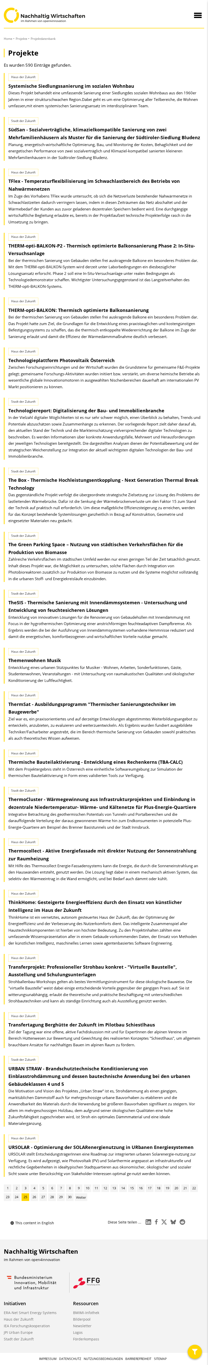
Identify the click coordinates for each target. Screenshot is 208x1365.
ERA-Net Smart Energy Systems (30, 1312)
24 (16, 1197)
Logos (78, 1332)
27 (43, 1197)
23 (7, 1197)
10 (87, 1188)
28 (52, 1197)
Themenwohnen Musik (34, 660)
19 (167, 1188)
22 (194, 1188)
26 (34, 1197)
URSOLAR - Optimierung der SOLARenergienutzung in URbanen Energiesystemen (101, 1147)
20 (176, 1188)
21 (185, 1188)
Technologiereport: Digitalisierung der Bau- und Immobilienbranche (86, 410)
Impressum (48, 1359)
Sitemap (160, 1359)
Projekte (21, 39)
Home (8, 39)
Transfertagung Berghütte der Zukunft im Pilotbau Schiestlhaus (81, 1025)
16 (141, 1188)
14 (123, 1188)
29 (61, 1197)
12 (105, 1188)
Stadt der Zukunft (19, 1339)
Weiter (81, 1197)
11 (96, 1188)
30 (70, 1197)
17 (149, 1188)
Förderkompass (86, 1339)
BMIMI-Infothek (86, 1312)
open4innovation (45, 1259)
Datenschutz (70, 1359)
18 (158, 1188)
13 (114, 1188)
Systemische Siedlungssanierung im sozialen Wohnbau (71, 86)
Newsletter (82, 1325)
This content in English (34, 1222)
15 (132, 1188)
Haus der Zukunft (18, 1319)
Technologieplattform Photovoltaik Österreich (61, 360)
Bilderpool (82, 1319)
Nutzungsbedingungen (103, 1359)
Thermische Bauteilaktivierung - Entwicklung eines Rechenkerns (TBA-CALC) (95, 762)
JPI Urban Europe (18, 1332)
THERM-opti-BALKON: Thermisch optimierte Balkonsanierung (78, 310)
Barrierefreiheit (138, 1359)
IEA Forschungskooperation (27, 1325)
